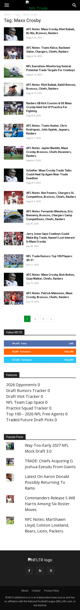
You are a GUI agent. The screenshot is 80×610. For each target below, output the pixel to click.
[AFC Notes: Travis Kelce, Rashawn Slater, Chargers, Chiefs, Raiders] (13, 52)
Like (71, 343)
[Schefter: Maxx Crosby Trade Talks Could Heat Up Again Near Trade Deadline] (13, 175)
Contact (36, 590)
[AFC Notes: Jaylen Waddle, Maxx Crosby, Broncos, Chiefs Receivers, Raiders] (13, 153)
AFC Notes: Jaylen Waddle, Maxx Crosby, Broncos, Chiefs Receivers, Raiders (49, 152)
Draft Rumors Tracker (26, 390)
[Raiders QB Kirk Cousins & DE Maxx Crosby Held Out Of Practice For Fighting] (13, 108)
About (24, 590)
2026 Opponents (21, 384)
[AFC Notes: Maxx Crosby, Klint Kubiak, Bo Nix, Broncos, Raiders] (13, 34)
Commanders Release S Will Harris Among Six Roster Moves (50, 503)
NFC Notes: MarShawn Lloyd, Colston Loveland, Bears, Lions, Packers (47, 525)
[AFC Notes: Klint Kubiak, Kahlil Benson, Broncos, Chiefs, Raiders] (13, 89)
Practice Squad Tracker (27, 408)
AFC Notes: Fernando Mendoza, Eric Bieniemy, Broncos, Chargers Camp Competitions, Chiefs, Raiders (49, 215)
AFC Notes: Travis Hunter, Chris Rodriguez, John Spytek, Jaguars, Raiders (48, 129)
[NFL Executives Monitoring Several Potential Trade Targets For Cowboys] (13, 71)
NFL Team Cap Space (25, 402)
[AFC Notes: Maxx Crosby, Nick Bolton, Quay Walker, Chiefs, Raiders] (13, 279)
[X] (51, 571)
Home (7, 14)
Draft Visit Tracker (23, 396)
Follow (68, 351)
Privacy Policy (51, 590)
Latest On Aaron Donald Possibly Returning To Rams (47, 482)
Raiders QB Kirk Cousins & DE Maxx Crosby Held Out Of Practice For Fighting (49, 107)
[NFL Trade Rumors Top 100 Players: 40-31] (13, 261)
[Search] (74, 5)
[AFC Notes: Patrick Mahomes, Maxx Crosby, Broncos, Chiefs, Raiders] (13, 298)
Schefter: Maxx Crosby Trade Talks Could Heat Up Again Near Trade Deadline (49, 174)
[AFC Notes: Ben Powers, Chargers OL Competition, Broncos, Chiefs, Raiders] (13, 197)
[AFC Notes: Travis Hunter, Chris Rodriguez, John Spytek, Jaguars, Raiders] (13, 130)
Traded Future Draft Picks (30, 419)
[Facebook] (29, 571)
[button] (6, 5)
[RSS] (40, 571)
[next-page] (51, 319)
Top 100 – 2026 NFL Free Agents (35, 414)
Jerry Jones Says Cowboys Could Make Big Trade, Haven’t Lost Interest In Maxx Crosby (50, 237)
